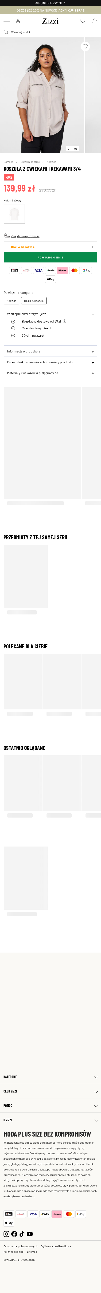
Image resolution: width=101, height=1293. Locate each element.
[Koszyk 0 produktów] (94, 20)
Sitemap (32, 1251)
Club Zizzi (10, 1091)
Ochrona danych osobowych (20, 1246)
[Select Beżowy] (14, 214)
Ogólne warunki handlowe (56, 1246)
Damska (9, 162)
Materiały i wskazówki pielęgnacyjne (32, 373)
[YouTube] (30, 1233)
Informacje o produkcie (23, 351)
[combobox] (50, 32)
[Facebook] (14, 1233)
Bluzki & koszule (30, 162)
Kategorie (10, 1077)
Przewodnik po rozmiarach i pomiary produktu (40, 362)
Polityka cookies (13, 1251)
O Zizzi (8, 1120)
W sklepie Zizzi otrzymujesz (26, 313)
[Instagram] (6, 1233)
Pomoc (8, 1106)
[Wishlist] (85, 46)
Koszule (51, 162)
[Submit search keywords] (6, 32)
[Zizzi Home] (50, 20)
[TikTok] (22, 1233)
